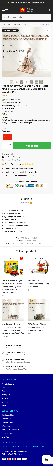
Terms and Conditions (10, 429)
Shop (9, 24)
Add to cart (32, 145)
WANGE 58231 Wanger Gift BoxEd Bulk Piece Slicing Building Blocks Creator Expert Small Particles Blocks (12, 286)
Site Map (5, 437)
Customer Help (8, 415)
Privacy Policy (7, 433)
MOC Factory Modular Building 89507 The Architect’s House (37, 327)
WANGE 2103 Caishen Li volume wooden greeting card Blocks (38, 283)
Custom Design (8, 422)
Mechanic (38, 243)
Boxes (13, 243)
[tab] (26, 199)
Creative (20, 243)
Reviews (26, 203)
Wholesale (6, 426)
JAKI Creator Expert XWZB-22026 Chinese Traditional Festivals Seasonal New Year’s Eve (13, 328)
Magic (32, 243)
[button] (46, 459)
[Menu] (3, 10)
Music (45, 243)
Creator (26, 243)
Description (26, 199)
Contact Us (6, 419)
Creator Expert (18, 24)
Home (4, 24)
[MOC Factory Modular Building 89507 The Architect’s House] (39, 310)
